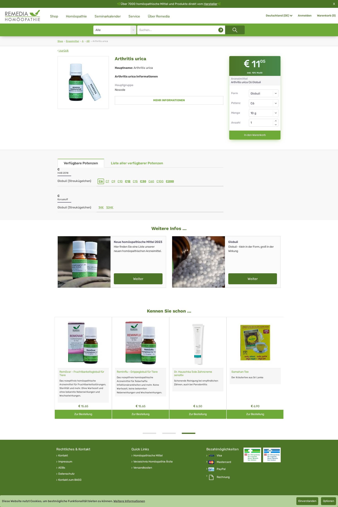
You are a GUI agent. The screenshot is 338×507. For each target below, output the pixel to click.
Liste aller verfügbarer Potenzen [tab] (137, 163)
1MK (101, 207)
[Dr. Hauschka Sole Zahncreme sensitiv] (197, 342)
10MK (109, 207)
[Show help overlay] (220, 29)
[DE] (22, 15)
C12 (127, 181)
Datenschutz (66, 473)
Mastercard (224, 462)
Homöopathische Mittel (148, 455)
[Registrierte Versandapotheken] (252, 455)
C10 (120, 181)
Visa (219, 455)
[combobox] (264, 103)
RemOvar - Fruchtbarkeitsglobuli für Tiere (81, 373)
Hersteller (210, 4)
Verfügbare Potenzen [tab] (81, 163)
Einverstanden (307, 501)
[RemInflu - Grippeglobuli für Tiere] (140, 342)
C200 (170, 181)
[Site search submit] (235, 29)
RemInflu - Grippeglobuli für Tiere (137, 371)
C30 (143, 181)
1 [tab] (149, 433)
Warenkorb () (326, 15)
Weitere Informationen (129, 501)
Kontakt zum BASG (70, 480)
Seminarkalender (108, 16)
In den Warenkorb (255, 135)
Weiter (138, 279)
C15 (135, 181)
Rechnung (223, 477)
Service (134, 16)
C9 (113, 181)
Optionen (328, 501)
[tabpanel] (198, 368)
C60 (151, 181)
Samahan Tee (240, 371)
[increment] (276, 121)
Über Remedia (159, 16)
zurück (63, 50)
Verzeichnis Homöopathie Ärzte (153, 461)
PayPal (221, 469)
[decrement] (276, 125)
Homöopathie (76, 16)
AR (88, 41)
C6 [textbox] (252, 103)
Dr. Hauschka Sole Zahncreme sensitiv (193, 373)
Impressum (65, 461)
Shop (54, 16)
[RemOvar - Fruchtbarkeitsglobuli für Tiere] (83, 342)
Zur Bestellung (83, 414)
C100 (160, 181)
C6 (101, 181)
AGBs (61, 467)
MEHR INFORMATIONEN (169, 100)
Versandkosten (142, 467)
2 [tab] (169, 433)
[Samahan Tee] (255, 342)
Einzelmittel (72, 41)
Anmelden (305, 15)
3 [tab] (188, 433)
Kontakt (63, 455)
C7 (107, 181)
